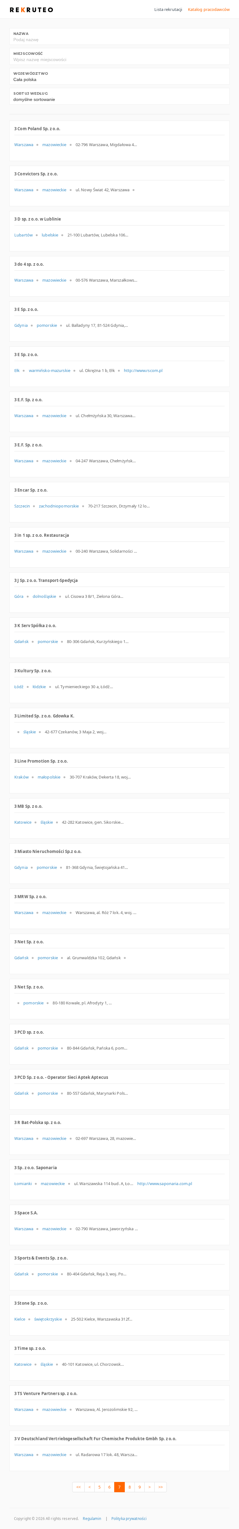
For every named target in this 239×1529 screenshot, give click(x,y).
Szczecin (22, 506)
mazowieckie (54, 144)
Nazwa (20, 33)
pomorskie (47, 325)
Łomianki (23, 1183)
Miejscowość (28, 53)
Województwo (30, 73)
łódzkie (39, 686)
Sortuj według (30, 93)
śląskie (29, 732)
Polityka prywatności (129, 1518)
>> (160, 1487)
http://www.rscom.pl (143, 370)
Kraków (21, 777)
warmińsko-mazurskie (49, 370)
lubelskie (50, 235)
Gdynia (21, 325)
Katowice (22, 822)
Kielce (19, 1319)
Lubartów (23, 235)
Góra (19, 596)
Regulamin (92, 1518)
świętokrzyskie (48, 1319)
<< (78, 1487)
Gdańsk (21, 641)
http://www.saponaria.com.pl (164, 1183)
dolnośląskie (44, 596)
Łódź (19, 686)
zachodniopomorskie (59, 506)
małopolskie (49, 777)
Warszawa (23, 144)
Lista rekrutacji (168, 9)
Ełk (17, 370)
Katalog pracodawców (209, 9)
